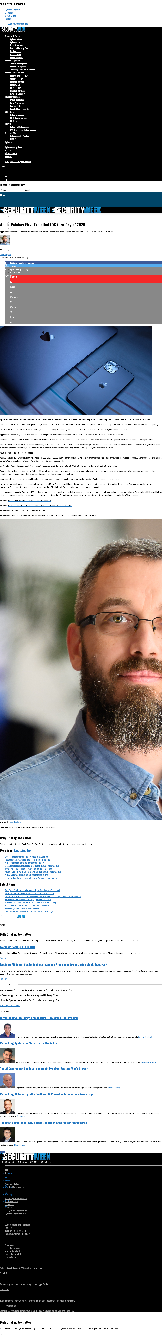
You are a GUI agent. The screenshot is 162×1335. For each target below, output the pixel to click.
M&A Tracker (15, 139)
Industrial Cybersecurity (20, 127)
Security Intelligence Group (15, 1230)
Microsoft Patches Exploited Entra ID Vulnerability (24, 862)
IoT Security (15, 87)
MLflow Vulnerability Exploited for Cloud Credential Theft (27, 874)
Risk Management (13, 96)
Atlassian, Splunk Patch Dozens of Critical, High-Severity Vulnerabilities (33, 871)
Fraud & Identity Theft (19, 48)
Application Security (19, 75)
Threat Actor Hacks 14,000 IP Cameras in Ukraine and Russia (29, 868)
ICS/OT (8, 124)
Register (3, 958)
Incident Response (18, 66)
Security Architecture (14, 72)
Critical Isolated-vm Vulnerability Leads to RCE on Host (26, 856)
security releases (107, 478)
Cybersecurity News (12, 9)
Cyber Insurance (17, 99)
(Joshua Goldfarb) (148, 1062)
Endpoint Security (17, 81)
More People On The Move (10, 1005)
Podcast (8, 18)
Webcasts (9, 12)
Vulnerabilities (16, 57)
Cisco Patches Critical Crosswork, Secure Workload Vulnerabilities (31, 877)
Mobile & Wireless (17, 90)
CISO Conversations (18, 118)
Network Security (17, 93)
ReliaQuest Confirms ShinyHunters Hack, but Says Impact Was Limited (32, 890)
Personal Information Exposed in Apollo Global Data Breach (28, 905)
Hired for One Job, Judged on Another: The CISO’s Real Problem (29, 893)
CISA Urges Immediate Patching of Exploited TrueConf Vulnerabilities (32, 865)
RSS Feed (8, 1227)
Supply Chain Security (19, 108)
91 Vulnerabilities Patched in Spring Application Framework (28, 899)
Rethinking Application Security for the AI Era (23, 908)
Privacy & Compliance (19, 105)
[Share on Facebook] (83, 262)
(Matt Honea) (19, 1144)
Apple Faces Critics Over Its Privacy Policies (26, 510)
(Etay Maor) (22, 1116)
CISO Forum (15, 121)
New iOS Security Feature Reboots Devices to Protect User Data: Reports (40, 505)
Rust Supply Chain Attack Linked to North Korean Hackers (27, 859)
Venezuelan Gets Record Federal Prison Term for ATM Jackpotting (30, 902)
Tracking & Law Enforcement (22, 69)
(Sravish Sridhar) (145, 1036)
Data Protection (17, 102)
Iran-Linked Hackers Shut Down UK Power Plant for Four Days (29, 911)
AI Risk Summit (11, 1207)
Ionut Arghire (5, 254)
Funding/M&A (10, 133)
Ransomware (15, 54)
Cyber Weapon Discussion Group (17, 1224)
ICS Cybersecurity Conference (16, 23)
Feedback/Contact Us (13, 1254)
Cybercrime (15, 42)
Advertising (9, 1245)
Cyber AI (8, 142)
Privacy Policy (10, 1257)
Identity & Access (17, 84)
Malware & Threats (13, 36)
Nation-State (15, 51)
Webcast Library (11, 1201)
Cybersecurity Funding (19, 136)
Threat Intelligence (18, 63)
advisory (126, 429)
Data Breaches (16, 45)
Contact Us (4, 1289)
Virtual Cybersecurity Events (16, 1198)
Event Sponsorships (12, 1248)
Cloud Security (16, 78)
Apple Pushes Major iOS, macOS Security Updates (29, 500)
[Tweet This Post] (83, 265)
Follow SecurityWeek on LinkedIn (17, 1233)
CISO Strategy (11, 111)
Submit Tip (4, 1273)
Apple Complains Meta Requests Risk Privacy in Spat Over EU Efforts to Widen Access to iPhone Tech (52, 515)
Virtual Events (10, 15)
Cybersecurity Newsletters (15, 1213)
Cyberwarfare (16, 39)
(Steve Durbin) (114, 1087)
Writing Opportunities (13, 1251)
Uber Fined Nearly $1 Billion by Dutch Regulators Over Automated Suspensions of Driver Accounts (43, 896)
